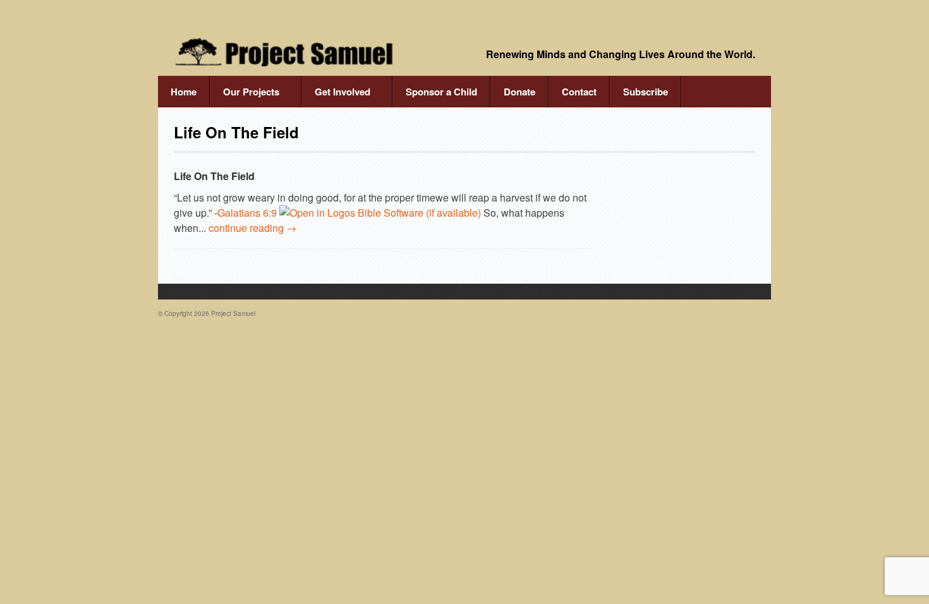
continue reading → (252, 227)
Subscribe (645, 92)
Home (184, 92)
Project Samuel (233, 313)
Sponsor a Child (441, 92)
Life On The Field (214, 176)
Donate (519, 92)
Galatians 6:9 (247, 212)
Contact (579, 92)
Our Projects (244, 96)
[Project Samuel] (284, 51)
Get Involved (335, 96)
